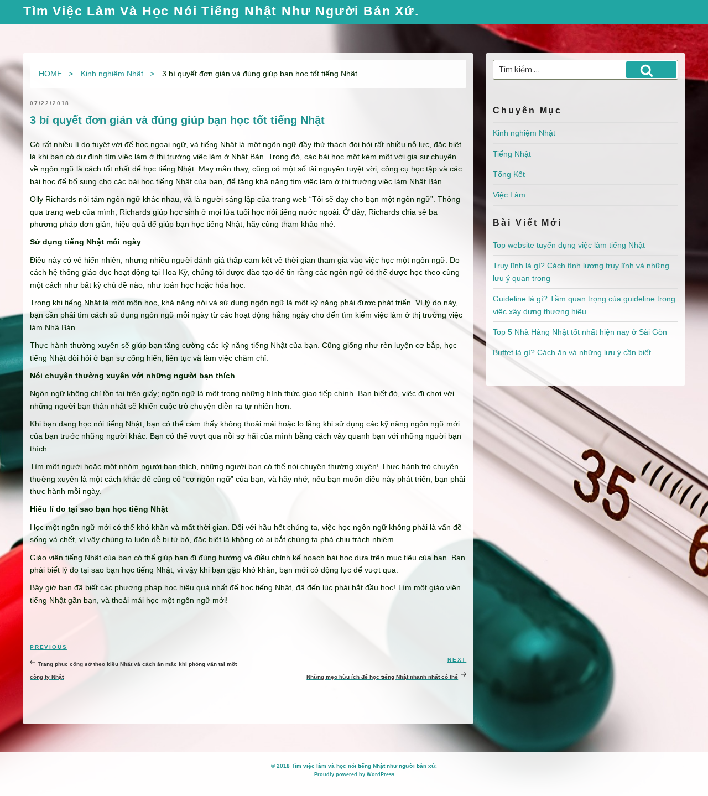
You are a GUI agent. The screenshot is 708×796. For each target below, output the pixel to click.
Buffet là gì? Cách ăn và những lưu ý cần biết (572, 352)
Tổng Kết (509, 174)
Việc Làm (509, 194)
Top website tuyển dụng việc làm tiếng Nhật (569, 245)
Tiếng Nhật (512, 153)
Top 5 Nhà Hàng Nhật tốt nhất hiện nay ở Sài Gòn (580, 331)
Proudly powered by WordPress (354, 774)
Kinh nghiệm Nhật (524, 132)
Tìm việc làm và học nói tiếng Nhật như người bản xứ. (221, 12)
